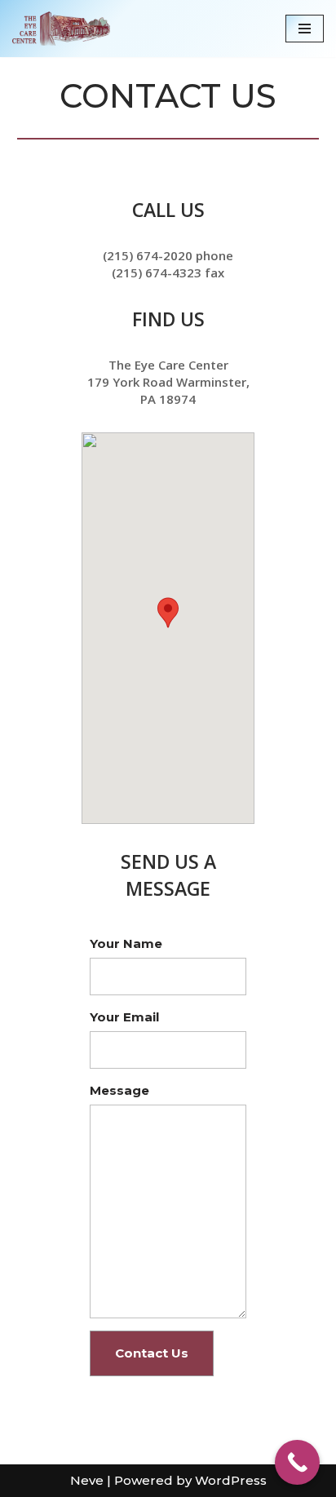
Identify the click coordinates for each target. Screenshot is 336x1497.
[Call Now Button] (297, 1462)
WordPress (231, 1480)
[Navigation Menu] (304, 28)
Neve (87, 1480)
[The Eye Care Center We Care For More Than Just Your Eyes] (61, 28)
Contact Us (151, 1353)
